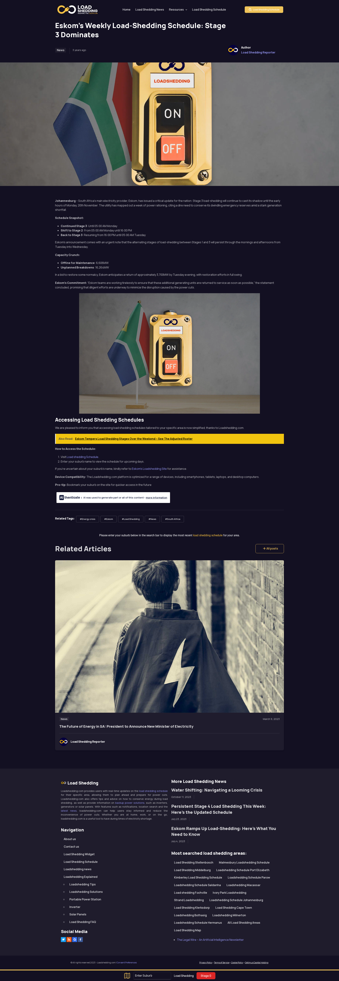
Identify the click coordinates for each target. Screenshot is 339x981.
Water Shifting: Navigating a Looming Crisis (216, 790)
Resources (176, 9)
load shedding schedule (153, 791)
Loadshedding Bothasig (190, 915)
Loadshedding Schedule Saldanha (197, 885)
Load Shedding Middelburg (192, 870)
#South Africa (172, 519)
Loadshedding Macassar (243, 885)
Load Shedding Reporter (258, 52)
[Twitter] (63, 939)
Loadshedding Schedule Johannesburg (236, 900)
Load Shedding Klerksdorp (192, 908)
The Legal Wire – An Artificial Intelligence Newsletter (210, 940)
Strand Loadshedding (189, 900)
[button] (269, 548)
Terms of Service (221, 962)
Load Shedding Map (187, 930)
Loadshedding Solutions (86, 892)
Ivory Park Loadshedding (229, 893)
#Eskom (108, 519)
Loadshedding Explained (80, 877)
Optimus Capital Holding (256, 962)
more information (156, 497)
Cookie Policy (237, 962)
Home (126, 9)
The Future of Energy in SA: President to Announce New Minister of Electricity (126, 726)
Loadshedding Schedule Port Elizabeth (242, 870)
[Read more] (169, 636)
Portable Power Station (85, 899)
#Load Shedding (131, 519)
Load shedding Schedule (82, 457)
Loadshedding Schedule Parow (249, 877)
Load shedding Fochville (190, 893)
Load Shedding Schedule (209, 9)
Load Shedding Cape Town (233, 908)
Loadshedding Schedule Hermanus (198, 923)
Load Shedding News (149, 9)
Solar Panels (77, 914)
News (60, 50)
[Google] (74, 939)
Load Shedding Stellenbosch (193, 862)
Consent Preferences (127, 962)
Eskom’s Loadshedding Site (149, 469)
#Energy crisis (87, 519)
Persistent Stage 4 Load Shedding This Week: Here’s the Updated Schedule (218, 809)
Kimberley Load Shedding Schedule (198, 877)
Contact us (71, 847)
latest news (69, 810)
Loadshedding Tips (82, 884)
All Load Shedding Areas (244, 923)
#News (152, 519)
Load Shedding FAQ (82, 922)
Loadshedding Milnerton (229, 915)
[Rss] (69, 939)
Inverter (74, 907)
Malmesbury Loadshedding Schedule (244, 862)
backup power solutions (129, 802)
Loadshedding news (77, 869)
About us (70, 839)
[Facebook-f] (80, 939)
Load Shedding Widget (79, 854)
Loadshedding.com (79, 9)
